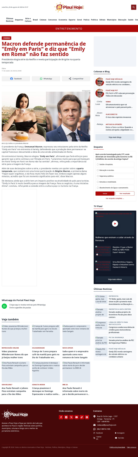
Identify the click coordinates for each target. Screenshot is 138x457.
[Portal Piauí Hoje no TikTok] (82, 417)
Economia (63, 20)
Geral (79, 20)
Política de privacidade (117, 447)
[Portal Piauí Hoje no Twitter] (71, 417)
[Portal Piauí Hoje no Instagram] (66, 417)
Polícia (86, 20)
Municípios (111, 20)
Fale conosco (131, 447)
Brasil (35, 20)
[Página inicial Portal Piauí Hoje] (69, 7)
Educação (122, 20)
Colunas (43, 20)
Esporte (72, 20)
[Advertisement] (115, 51)
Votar (105, 193)
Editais (102, 20)
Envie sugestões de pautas (20, 307)
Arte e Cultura (28, 19)
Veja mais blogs (115, 137)
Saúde (130, 20)
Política (94, 20)
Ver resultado (125, 193)
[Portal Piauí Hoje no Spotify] (87, 417)
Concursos (52, 20)
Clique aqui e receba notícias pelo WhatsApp (27, 305)
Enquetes (19, 20)
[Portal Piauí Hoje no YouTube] (76, 417)
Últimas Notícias (9, 19)
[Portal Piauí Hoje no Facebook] (61, 417)
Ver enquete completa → (115, 198)
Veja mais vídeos (115, 279)
